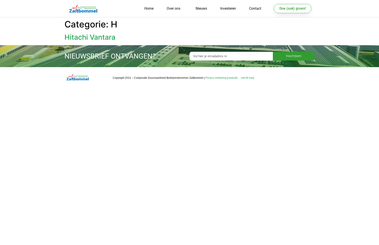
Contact (255, 8)
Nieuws (201, 8)
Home (149, 8)
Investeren (228, 8)
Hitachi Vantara (89, 37)
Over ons (173, 8)
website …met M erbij (241, 77)
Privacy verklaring (216, 77)
